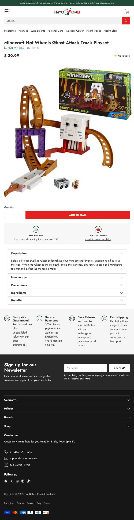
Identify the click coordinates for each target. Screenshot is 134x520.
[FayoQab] (67, 11)
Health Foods (93, 31)
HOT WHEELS (16, 48)
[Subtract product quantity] (7, 215)
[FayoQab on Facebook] (6, 481)
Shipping (9, 503)
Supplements (38, 31)
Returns (20, 503)
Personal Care (55, 31)
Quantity (9, 207)
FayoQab (29, 494)
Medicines (10, 31)
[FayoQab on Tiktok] (28, 481)
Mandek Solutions (46, 494)
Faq (39, 503)
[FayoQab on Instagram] (23, 481)
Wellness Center (75, 31)
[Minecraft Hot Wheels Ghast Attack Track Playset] (67, 133)
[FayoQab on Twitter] (11, 481)
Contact (30, 503)
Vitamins (23, 31)
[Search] (126, 20)
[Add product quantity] (20, 215)
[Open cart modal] (127, 11)
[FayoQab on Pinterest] (17, 481)
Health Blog (110, 31)
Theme (47, 503)
